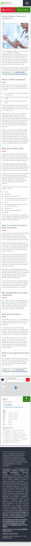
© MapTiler (19, 395)
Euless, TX (21, 460)
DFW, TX (20, 453)
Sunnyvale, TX (16, 457)
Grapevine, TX (11, 462)
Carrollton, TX (12, 455)
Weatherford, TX (15, 458)
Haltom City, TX (20, 462)
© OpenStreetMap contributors (25, 395)
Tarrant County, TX (12, 453)
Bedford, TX (7, 460)
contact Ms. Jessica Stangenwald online (15, 74)
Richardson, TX (8, 457)
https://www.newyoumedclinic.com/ (14, 407)
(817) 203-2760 (8, 405)
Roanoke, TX (7, 458)
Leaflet (16, 395)
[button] (15, 387)
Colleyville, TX (14, 460)
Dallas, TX (18, 455)
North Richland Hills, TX (10, 464)
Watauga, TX (7, 465)
